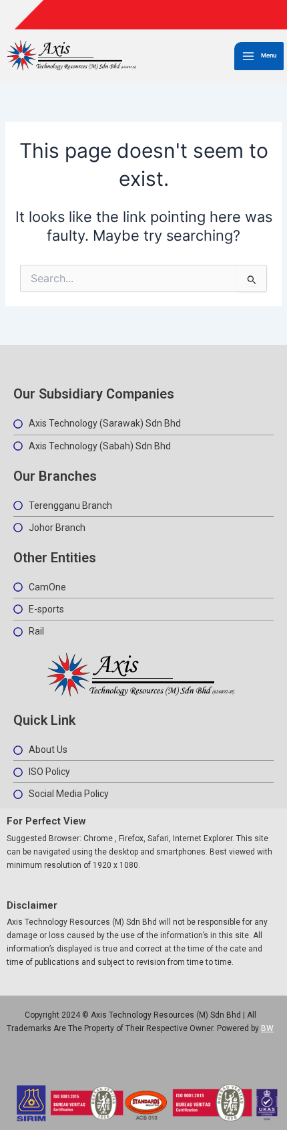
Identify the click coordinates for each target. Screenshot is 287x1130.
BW (267, 1028)
